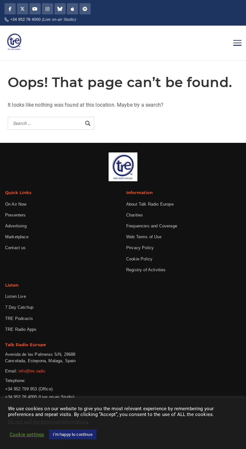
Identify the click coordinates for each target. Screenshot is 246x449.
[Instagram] (47, 8)
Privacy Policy (140, 247)
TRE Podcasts (19, 318)
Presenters (15, 215)
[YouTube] (35, 8)
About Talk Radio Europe (150, 204)
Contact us (15, 247)
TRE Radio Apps (21, 329)
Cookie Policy (139, 259)
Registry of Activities (146, 269)
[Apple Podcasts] (72, 8)
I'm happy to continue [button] (72, 434)
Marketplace (17, 236)
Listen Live (15, 296)
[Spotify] (85, 8)
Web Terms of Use (144, 236)
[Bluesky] (60, 8)
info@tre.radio (32, 371)
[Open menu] (237, 43)
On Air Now (16, 204)
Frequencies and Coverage (151, 226)
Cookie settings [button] (27, 434)
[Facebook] (10, 8)
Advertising (16, 226)
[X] (22, 8)
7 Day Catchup (19, 307)
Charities (134, 215)
